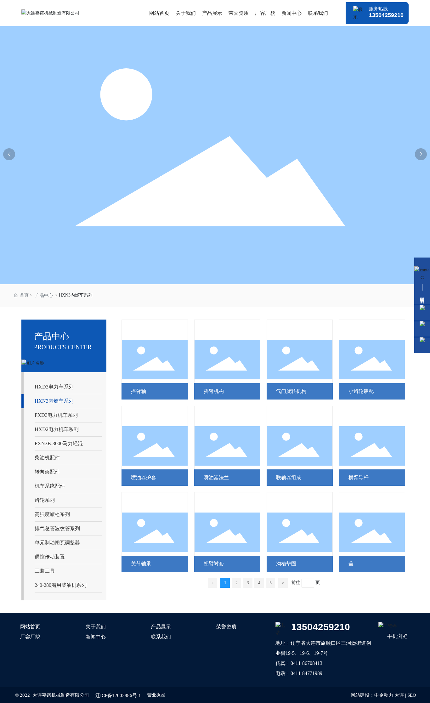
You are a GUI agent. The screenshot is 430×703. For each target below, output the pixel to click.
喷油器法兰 (216, 477)
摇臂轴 (138, 391)
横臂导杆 (358, 477)
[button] (421, 154)
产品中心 (44, 295)
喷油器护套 (143, 477)
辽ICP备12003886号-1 (118, 695)
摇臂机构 (214, 391)
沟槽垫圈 (286, 563)
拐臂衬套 (214, 563)
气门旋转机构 (291, 391)
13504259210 (386, 15)
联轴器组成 (288, 477)
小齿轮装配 (361, 391)
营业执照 (156, 695)
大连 (399, 695)
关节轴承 (141, 563)
